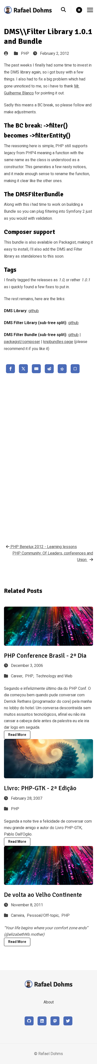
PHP (25, 54)
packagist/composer (22, 342)
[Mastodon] (54, 1020)
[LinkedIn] (42, 1020)
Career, (17, 676)
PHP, (30, 676)
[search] (66, 9)
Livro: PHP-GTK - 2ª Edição (40, 788)
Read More (17, 734)
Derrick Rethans (17, 702)
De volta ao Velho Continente (43, 895)
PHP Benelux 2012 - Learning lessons (43, 547)
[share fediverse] (62, 368)
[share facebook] (10, 368)
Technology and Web (54, 676)
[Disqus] (48, 457)
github (33, 311)
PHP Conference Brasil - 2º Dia (45, 655)
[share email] (36, 368)
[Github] (29, 1020)
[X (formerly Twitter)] (67, 1020)
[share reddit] (49, 368)
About (49, 1002)
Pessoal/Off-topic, (43, 916)
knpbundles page (58, 342)
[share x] (23, 368)
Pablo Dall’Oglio (18, 834)
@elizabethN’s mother (24, 934)
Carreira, (18, 916)
